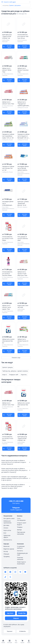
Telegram (16, 508)
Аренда (19, 530)
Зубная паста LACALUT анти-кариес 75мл (6, 307)
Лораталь (24, 374)
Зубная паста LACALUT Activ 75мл (8, 103)
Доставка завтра (9, 46)
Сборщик (6, 554)
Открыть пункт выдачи (21, 523)
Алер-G (4, 374)
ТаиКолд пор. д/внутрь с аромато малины (15, 371)
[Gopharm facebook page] (10, 572)
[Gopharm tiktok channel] (5, 577)
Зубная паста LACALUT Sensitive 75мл (23, 70)
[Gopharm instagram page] (15, 572)
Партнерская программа (21, 533)
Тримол (11, 5)
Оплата (6, 528)
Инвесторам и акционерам (21, 563)
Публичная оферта (7, 536)
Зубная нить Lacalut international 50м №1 (8, 341)
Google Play (22, 613)
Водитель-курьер (9, 549)
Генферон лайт (13, 374)
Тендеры (19, 527)
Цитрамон (17, 5)
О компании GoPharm (21, 547)
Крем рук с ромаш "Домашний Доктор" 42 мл (23, 203)
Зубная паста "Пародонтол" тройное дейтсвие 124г (23, 104)
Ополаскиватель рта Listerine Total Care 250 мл (23, 36)
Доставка (6, 525)
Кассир (6, 551)
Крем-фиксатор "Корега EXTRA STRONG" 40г (7, 36)
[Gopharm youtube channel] (25, 572)
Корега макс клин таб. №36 (23, 306)
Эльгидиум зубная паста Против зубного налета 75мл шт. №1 (23, 168)
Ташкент (9, 631)
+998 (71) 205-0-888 (16, 501)
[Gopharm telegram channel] (5, 572)
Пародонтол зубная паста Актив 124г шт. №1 (8, 168)
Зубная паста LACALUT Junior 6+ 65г (23, 341)
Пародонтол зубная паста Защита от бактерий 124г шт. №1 (23, 136)
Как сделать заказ (9, 518)
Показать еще (16, 357)
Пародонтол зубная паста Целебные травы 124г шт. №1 (8, 136)
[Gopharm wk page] (20, 572)
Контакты (20, 551)
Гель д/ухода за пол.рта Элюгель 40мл (23, 238)
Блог (5, 533)
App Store (10, 613)
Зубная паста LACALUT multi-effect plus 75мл (22, 273)
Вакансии (6, 546)
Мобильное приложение (7, 522)
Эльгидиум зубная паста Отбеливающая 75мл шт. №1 (7, 203)
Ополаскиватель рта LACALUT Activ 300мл (7, 238)
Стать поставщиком (21, 519)
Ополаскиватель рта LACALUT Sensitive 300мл (7, 273)
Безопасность (8, 540)
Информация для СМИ (22, 554)
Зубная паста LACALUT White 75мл (6, 70)
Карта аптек (7, 530)
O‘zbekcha (22, 631)
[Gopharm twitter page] (10, 577)
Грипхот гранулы (7, 367)
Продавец (7, 556)
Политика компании (20, 558)
